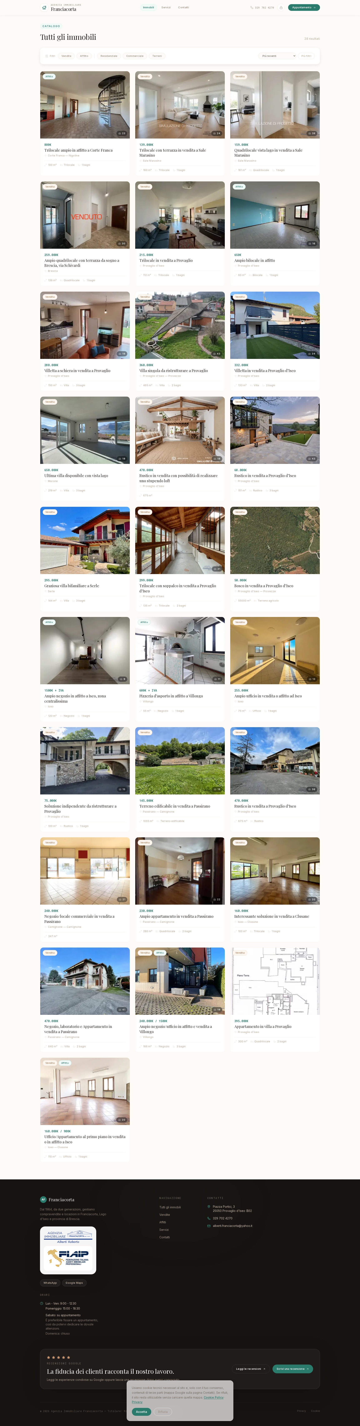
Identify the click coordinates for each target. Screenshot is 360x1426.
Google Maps (74, 1282)
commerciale (135, 55)
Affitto (84, 55)
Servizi (166, 7)
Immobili (148, 7)
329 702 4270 (222, 1218)
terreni (157, 55)
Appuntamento (301, 7)
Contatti (183, 7)
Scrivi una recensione (291, 1369)
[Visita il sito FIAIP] (68, 1258)
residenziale (109, 55)
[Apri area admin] (281, 7)
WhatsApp (50, 1282)
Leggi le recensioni (248, 1369)
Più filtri (306, 55)
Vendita (66, 55)
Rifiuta (163, 1412)
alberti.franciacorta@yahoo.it (232, 1225)
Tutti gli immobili (170, 1207)
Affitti (162, 1222)
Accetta (141, 1412)
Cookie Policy (214, 1397)
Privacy (137, 1402)
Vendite (164, 1214)
